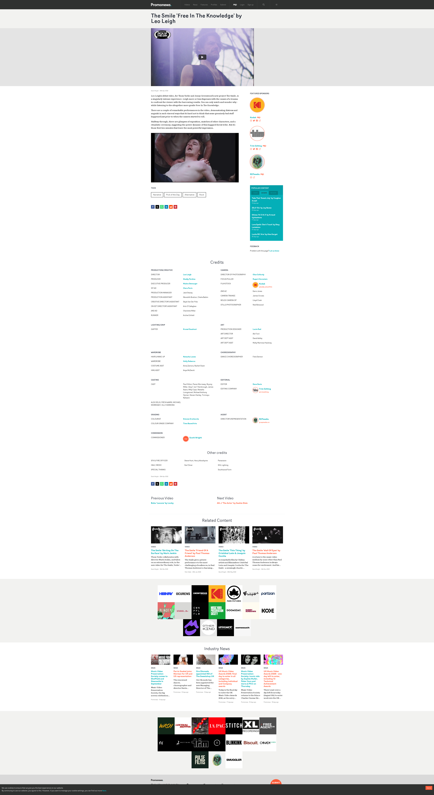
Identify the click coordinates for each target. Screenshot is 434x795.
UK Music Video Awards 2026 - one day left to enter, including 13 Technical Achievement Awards (273, 678)
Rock (201, 194)
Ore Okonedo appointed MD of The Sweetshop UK (205, 674)
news (153, 668)
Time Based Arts (190, 423)
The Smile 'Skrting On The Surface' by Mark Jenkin (164, 552)
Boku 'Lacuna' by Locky (162, 503)
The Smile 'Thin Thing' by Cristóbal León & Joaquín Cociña (232, 553)
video (153, 547)
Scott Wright (195, 437)
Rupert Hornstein (260, 279)
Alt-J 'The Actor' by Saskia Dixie (232, 503)
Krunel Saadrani (190, 329)
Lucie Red (257, 329)
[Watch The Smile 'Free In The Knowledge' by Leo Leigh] (202, 57)
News (195, 4)
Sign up (251, 4)
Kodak (253, 117)
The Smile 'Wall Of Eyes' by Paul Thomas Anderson (266, 552)
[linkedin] (166, 207)
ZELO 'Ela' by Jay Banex (261, 207)
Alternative (189, 194)
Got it (429, 788)
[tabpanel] (266, 218)
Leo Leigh (187, 274)
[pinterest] (175, 207)
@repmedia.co (264, 422)
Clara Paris (187, 288)
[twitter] (157, 207)
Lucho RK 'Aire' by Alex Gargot (264, 234)
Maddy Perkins (189, 279)
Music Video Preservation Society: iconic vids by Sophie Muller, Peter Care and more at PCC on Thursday (250, 678)
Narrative (157, 194)
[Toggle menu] (276, 4)
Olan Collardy (258, 274)
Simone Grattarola (191, 419)
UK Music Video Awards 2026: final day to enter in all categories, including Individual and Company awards (228, 678)
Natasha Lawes (189, 356)
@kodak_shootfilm (265, 287)
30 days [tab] (264, 193)
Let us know (274, 250)
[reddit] (171, 207)
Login (242, 4)
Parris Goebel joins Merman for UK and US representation (182, 674)
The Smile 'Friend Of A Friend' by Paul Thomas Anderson (197, 553)
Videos (187, 4)
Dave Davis (257, 384)
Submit (223, 4)
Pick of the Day (173, 194)
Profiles (214, 4)
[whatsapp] (162, 207)
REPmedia (255, 174)
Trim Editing (256, 145)
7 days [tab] (255, 193)
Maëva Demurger (190, 283)
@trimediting (264, 392)
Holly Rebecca (189, 361)
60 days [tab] (273, 193)
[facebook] (153, 207)
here (104, 790)
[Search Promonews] (264, 4)
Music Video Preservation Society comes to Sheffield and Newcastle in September (159, 677)
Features (204, 4)
